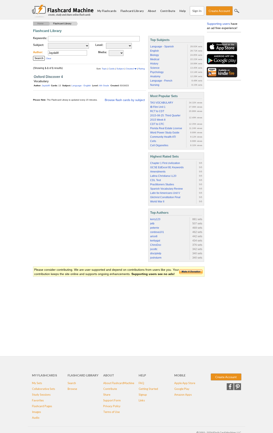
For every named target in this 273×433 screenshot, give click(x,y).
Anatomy (155, 76)
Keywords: (40, 38)
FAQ (141, 383)
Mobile (180, 375)
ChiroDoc (155, 244)
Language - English (81, 85)
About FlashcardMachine (118, 383)
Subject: (38, 45)
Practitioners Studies (162, 184)
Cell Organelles (159, 145)
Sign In (197, 11)
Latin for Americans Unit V (165, 193)
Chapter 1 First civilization (165, 163)
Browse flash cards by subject (125, 100)
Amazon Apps (183, 394)
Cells (153, 141)
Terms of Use (111, 412)
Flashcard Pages (42, 406)
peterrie (154, 227)
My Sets (37, 383)
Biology (154, 55)
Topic (104, 68)
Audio (35, 417)
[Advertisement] (110, 311)
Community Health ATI (163, 136)
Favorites (38, 400)
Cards (112, 68)
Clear (48, 58)
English (154, 50)
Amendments (158, 171)
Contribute (167, 11)
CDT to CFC (157, 124)
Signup (143, 394)
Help (182, 11)
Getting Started (148, 389)
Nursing (154, 84)
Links (142, 400)
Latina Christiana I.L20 (163, 175)
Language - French (161, 80)
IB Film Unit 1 (158, 106)
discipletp (155, 253)
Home (40, 23)
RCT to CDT (157, 111)
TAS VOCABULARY (161, 102)
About (152, 11)
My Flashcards (106, 11)
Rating (141, 68)
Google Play (181, 389)
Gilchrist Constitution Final (165, 197)
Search (236, 11)
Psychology (157, 72)
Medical (154, 59)
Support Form (112, 400)
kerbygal (155, 240)
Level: (99, 45)
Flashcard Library (132, 11)
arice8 (153, 236)
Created (130, 68)
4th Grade (104, 85)
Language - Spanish (162, 46)
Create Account (219, 11)
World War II (157, 201)
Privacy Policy (112, 406)
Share (106, 394)
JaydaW (46, 85)
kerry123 (155, 219)
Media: (102, 52)
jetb (152, 223)
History (154, 63)
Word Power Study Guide (164, 132)
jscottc (153, 249)
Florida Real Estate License (166, 128)
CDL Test (155, 180)
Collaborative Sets (43, 389)
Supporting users (218, 23)
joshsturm (155, 257)
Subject (120, 68)
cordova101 (157, 232)
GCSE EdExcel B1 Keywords (167, 167)
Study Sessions (41, 394)
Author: (38, 52)
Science (155, 67)
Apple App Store (184, 383)
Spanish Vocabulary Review (166, 188)
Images (36, 412)
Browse (72, 389)
